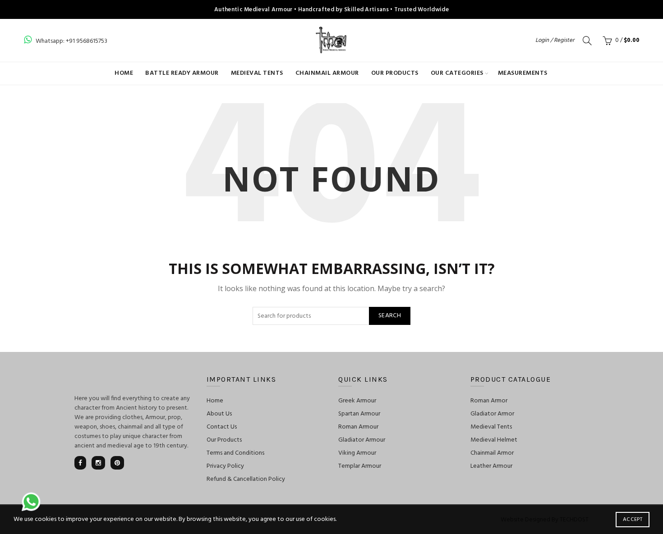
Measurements (523, 73)
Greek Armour (357, 401)
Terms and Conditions (235, 453)
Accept (632, 519)
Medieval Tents (257, 73)
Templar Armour (359, 466)
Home (124, 73)
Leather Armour (491, 466)
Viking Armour (357, 453)
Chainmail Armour (327, 73)
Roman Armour (358, 427)
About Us (219, 414)
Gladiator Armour (361, 440)
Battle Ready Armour (182, 73)
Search (389, 315)
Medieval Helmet (493, 440)
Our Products (395, 73)
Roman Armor (488, 401)
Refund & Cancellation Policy (246, 479)
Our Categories (457, 73)
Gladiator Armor (492, 414)
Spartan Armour (359, 414)
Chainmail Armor (492, 453)
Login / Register (554, 40)
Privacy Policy (225, 466)
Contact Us (222, 427)
